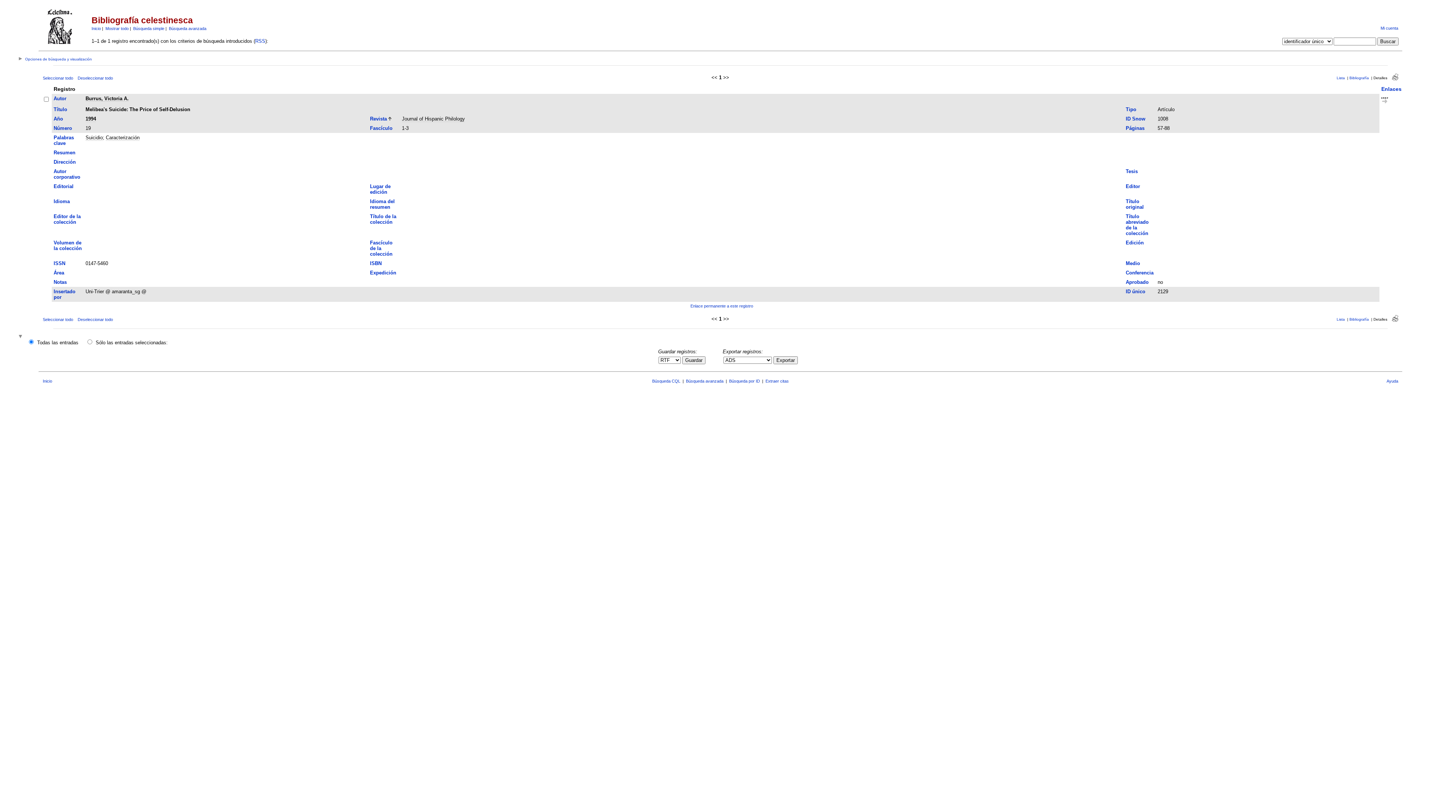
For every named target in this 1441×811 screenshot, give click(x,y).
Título (60, 109)
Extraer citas (777, 381)
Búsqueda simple (148, 28)
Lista (1341, 78)
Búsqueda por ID (744, 381)
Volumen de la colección (68, 245)
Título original (1135, 204)
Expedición (383, 273)
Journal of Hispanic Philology (433, 119)
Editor (1133, 186)
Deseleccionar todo (95, 78)
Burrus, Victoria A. (107, 98)
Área (59, 273)
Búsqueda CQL (666, 381)
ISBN (376, 263)
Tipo (1131, 109)
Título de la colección (383, 219)
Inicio (96, 28)
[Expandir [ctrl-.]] (21, 337)
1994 (91, 119)
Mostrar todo (117, 28)
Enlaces (1391, 89)
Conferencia (1140, 273)
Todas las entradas (57, 342)
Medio (1133, 263)
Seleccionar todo (58, 78)
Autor (60, 98)
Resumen (64, 152)
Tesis (1132, 171)
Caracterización (123, 137)
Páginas (1135, 128)
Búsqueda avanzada (187, 28)
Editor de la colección (67, 219)
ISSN (59, 263)
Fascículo (381, 128)
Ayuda (1392, 381)
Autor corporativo (67, 174)
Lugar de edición (380, 189)
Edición (1135, 243)
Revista (378, 119)
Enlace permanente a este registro (721, 306)
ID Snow (1135, 119)
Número (63, 128)
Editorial (64, 186)
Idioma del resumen (382, 204)
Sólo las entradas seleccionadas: (132, 342)
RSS (260, 41)
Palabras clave (64, 140)
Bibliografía (1359, 78)
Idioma (62, 201)
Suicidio (94, 137)
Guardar (693, 360)
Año (58, 119)
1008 (1163, 119)
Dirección (65, 162)
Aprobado (1137, 282)
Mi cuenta (1389, 28)
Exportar (785, 360)
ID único (1135, 291)
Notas (60, 282)
